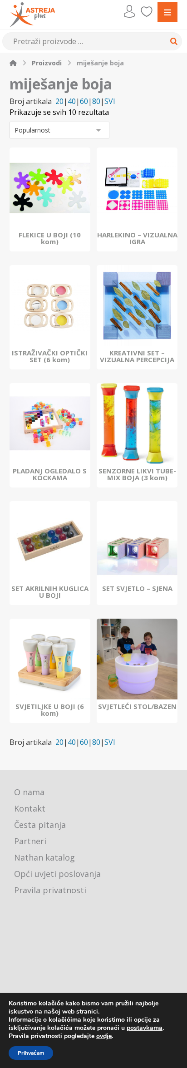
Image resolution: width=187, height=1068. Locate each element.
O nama (29, 792)
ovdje (104, 1036)
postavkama (144, 1028)
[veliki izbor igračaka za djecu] (32, 14)
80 (96, 101)
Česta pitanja (40, 824)
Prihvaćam (31, 1053)
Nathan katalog (44, 857)
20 (59, 101)
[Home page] (13, 63)
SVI (109, 101)
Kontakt (29, 808)
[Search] (172, 41)
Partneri (30, 841)
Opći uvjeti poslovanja (57, 873)
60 (84, 101)
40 (72, 101)
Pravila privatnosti (50, 890)
